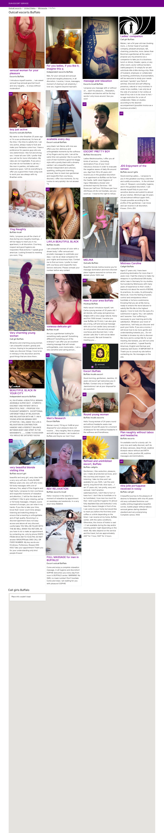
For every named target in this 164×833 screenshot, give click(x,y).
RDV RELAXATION (57, 488)
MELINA (88, 259)
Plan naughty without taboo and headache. (137, 434)
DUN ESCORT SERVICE (18, 3)
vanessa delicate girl (59, 326)
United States (30, 8)
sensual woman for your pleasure (24, 72)
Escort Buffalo (92, 371)
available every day (58, 139)
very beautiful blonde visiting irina (22, 469)
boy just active (18, 129)
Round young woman (96, 414)
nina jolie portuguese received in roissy (132, 487)
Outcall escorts (15, 8)
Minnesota (42, 8)
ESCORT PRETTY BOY (97, 151)
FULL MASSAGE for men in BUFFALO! (63, 559)
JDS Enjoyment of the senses (133, 167)
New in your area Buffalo (98, 300)
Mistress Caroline (130, 263)
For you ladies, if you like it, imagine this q (63, 67)
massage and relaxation (98, 80)
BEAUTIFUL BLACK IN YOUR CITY (23, 392)
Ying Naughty (18, 229)
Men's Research (56, 418)
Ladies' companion (131, 36)
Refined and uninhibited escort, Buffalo (98, 462)
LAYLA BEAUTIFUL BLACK (63, 241)
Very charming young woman (22, 334)
